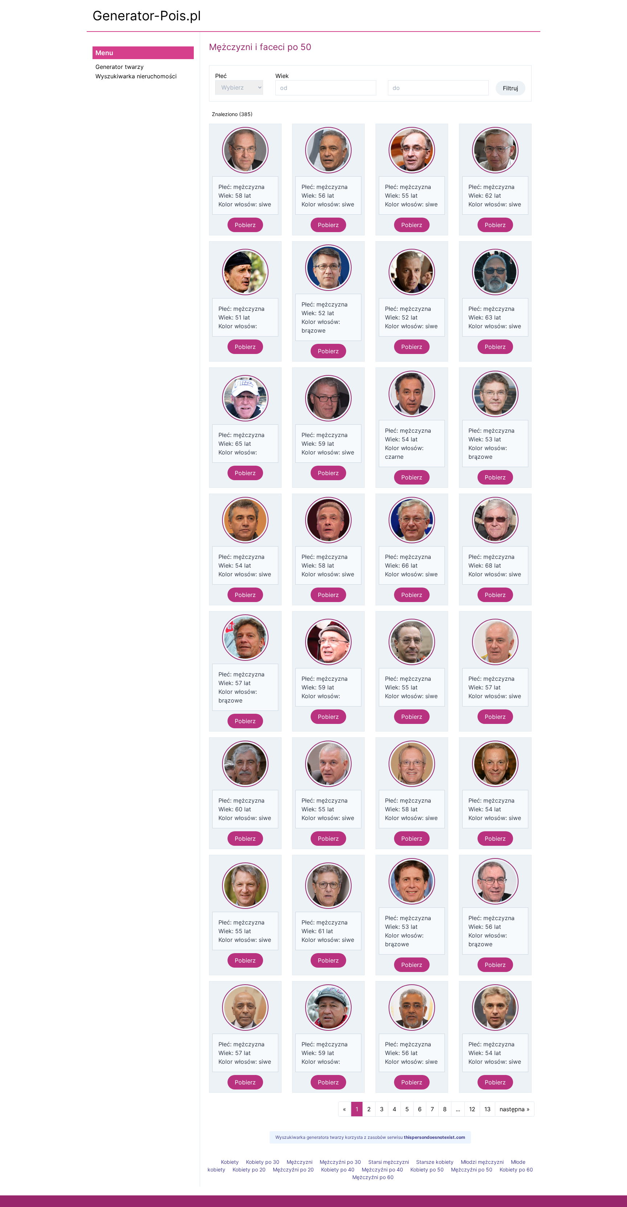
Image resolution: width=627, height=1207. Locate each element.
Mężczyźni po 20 (293, 1169)
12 (472, 1109)
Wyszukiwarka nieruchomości (136, 76)
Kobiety (230, 1162)
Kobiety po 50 (427, 1169)
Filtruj (510, 88)
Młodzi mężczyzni (482, 1162)
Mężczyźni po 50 (471, 1169)
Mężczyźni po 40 (382, 1169)
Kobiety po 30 (262, 1162)
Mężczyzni (299, 1162)
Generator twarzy (119, 66)
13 (487, 1109)
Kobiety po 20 (249, 1169)
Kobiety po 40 (338, 1169)
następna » (515, 1109)
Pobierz (245, 224)
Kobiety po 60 (516, 1169)
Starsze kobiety (435, 1162)
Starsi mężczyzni (388, 1162)
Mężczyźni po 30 (340, 1162)
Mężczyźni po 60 (373, 1177)
